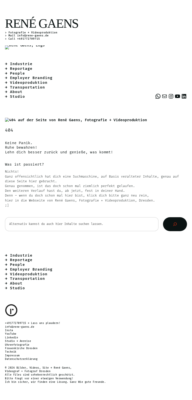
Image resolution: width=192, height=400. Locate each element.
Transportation (27, 87)
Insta (9, 330)
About (16, 92)
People (17, 73)
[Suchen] (175, 224)
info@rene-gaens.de (33, 35)
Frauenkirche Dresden (21, 348)
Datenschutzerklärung (21, 359)
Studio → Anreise (18, 341)
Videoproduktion (29, 83)
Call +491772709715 (24, 38)
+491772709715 (15, 323)
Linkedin (11, 337)
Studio (17, 97)
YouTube (10, 333)
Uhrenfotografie (17, 344)
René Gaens (41, 23)
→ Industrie (18, 64)
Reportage (21, 69)
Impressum (12, 355)
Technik (10, 351)
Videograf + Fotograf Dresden (27, 371)
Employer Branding (31, 78)
